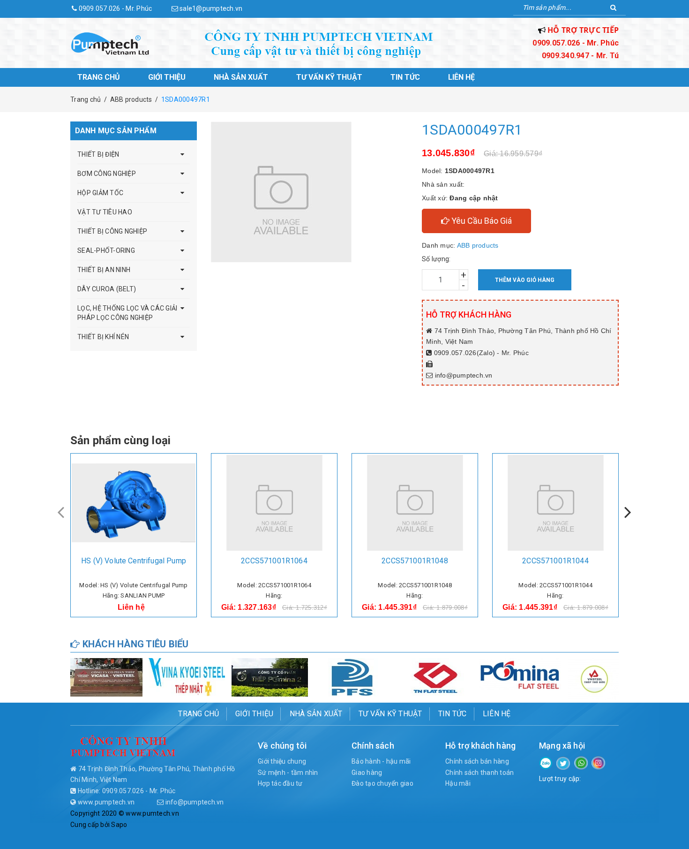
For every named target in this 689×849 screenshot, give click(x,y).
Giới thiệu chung (282, 761)
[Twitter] (563, 763)
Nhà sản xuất (241, 77)
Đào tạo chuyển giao (382, 783)
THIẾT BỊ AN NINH (103, 269)
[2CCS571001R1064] (274, 503)
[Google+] (581, 762)
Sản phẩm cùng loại (120, 440)
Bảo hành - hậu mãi (381, 761)
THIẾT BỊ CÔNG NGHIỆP (112, 231)
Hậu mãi (458, 783)
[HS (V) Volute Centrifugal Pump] (133, 503)
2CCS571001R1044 (555, 560)
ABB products (478, 245)
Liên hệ (461, 77)
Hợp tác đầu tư (280, 783)
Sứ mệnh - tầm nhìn (288, 772)
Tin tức (405, 77)
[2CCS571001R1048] (415, 503)
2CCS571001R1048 (415, 560)
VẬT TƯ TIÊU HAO (104, 212)
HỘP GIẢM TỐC (100, 193)
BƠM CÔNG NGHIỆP (106, 173)
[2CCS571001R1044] (555, 503)
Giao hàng (367, 772)
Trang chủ (98, 77)
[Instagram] (598, 762)
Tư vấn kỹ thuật (329, 77)
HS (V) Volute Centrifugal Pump (133, 560)
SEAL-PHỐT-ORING (106, 250)
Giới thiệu (167, 77)
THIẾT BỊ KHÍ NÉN (103, 337)
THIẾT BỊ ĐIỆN (98, 154)
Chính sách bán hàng (477, 761)
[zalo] (546, 762)
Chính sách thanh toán (479, 772)
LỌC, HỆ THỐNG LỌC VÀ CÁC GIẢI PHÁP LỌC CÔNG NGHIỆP (127, 312)
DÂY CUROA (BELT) (106, 289)
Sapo (119, 824)
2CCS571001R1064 (274, 560)
